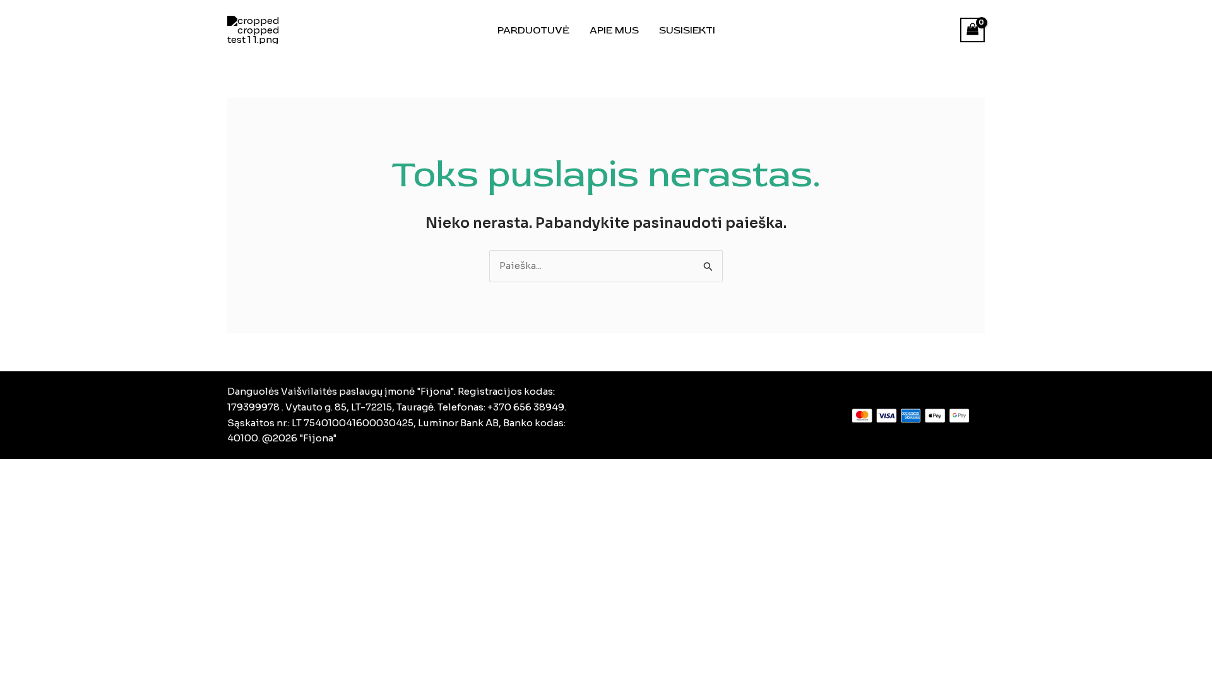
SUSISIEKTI (687, 30)
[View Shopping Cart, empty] (972, 30)
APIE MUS (614, 30)
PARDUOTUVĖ (533, 30)
